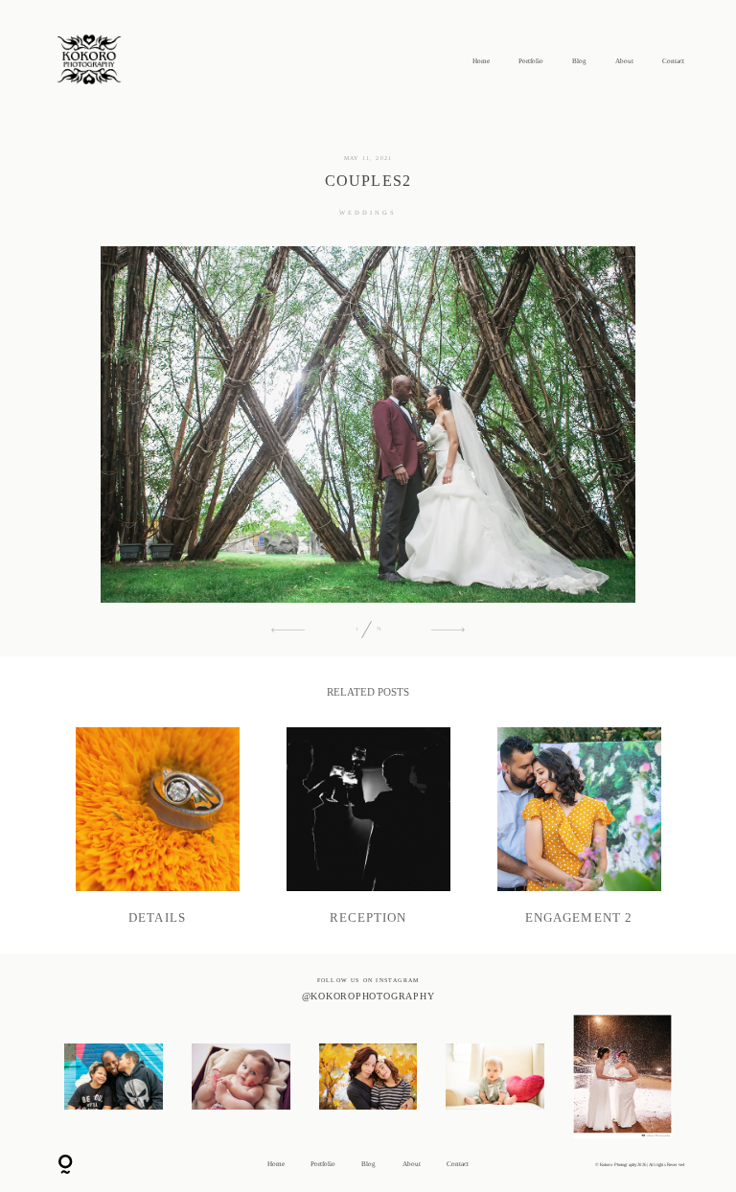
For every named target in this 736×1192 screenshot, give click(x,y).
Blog (579, 61)
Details (158, 826)
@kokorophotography (368, 996)
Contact (673, 61)
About (624, 61)
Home (481, 61)
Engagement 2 (579, 826)
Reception (368, 826)
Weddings (368, 212)
